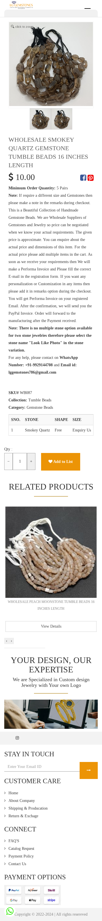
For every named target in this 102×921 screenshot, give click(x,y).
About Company (21, 801)
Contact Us (17, 864)
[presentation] (6, 641)
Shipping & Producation (28, 808)
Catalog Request (21, 848)
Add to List (62, 462)
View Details (51, 626)
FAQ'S (13, 841)
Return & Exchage (23, 816)
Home (13, 793)
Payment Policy (21, 856)
